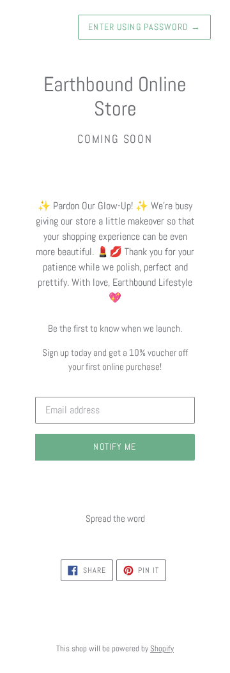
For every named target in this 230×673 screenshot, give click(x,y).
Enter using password (144, 27)
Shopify (162, 648)
